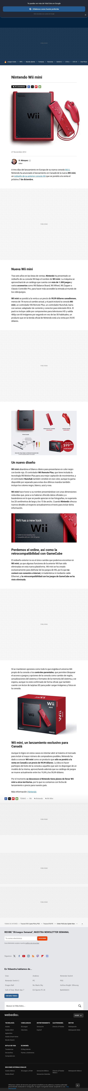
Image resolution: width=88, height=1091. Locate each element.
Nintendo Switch (66, 976)
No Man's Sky (38, 985)
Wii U (67, 169)
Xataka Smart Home (11, 1036)
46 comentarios (20, 87)
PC (34, 981)
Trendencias (9, 1049)
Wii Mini (50, 798)
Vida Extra (24, 1030)
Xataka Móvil (9, 1030)
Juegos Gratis (11, 62)
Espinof (39, 1030)
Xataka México (10, 1071)
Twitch (38, 956)
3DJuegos (24, 1026)
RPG (21, 62)
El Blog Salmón (26, 1049)
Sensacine (40, 1026)
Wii (30, 798)
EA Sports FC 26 (39, 990)
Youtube (24, 956)
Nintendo (32, 792)
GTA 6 (67, 62)
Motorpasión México (75, 1071)
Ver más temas (11, 996)
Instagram (28, 956)
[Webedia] (11, 1014)
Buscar (80, 1006)
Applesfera (8, 1033)
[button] (24, 160)
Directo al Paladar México (58, 1071)
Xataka (7, 1026)
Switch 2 (59, 62)
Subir (77, 1015)
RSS (33, 956)
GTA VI (75, 62)
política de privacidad (32, 943)
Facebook (28, 86)
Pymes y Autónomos (27, 1053)
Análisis (36, 976)
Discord (47, 956)
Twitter (32, 86)
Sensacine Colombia (43, 1074)
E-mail (39, 86)
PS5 (61, 981)
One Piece (83, 62)
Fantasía (41, 62)
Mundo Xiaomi (9, 1040)
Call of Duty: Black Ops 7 (14, 990)
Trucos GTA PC (48, 924)
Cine (7, 976)
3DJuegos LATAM (27, 1071)
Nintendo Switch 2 (12, 981)
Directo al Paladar (58, 1026)
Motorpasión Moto (74, 1030)
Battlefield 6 (64, 990)
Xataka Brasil (9, 1074)
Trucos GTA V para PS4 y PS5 (30, 924)
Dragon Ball (9, 985)
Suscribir (42, 938)
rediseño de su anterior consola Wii (30, 176)
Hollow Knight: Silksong (69, 985)
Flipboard (36, 86)
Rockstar (50, 62)
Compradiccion (10, 1056)
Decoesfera (9, 1053)
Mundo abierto (30, 62)
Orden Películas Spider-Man (66, 924)
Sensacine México (43, 1071)
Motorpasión (72, 1026)
